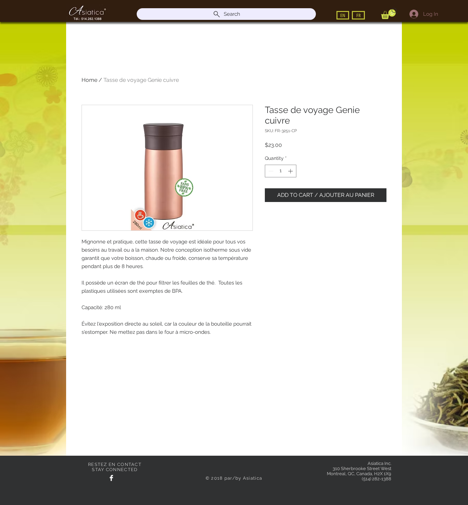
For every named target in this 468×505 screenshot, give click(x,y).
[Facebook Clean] (111, 478)
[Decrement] (270, 171)
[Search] (394, 11)
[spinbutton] (280, 171)
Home (89, 80)
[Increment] (291, 171)
